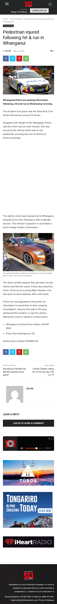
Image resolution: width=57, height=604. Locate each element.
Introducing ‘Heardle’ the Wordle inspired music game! (14, 371)
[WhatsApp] (26, 58)
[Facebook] (6, 58)
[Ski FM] (14, 394)
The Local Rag (15, 19)
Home (5, 19)
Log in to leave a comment (28, 423)
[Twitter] (12, 58)
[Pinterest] (19, 58)
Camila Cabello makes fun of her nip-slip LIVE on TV (43, 371)
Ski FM (8, 51)
